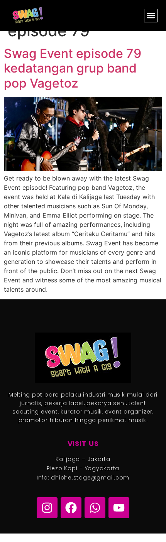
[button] (151, 15)
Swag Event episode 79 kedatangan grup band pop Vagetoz (72, 68)
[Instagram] (47, 507)
